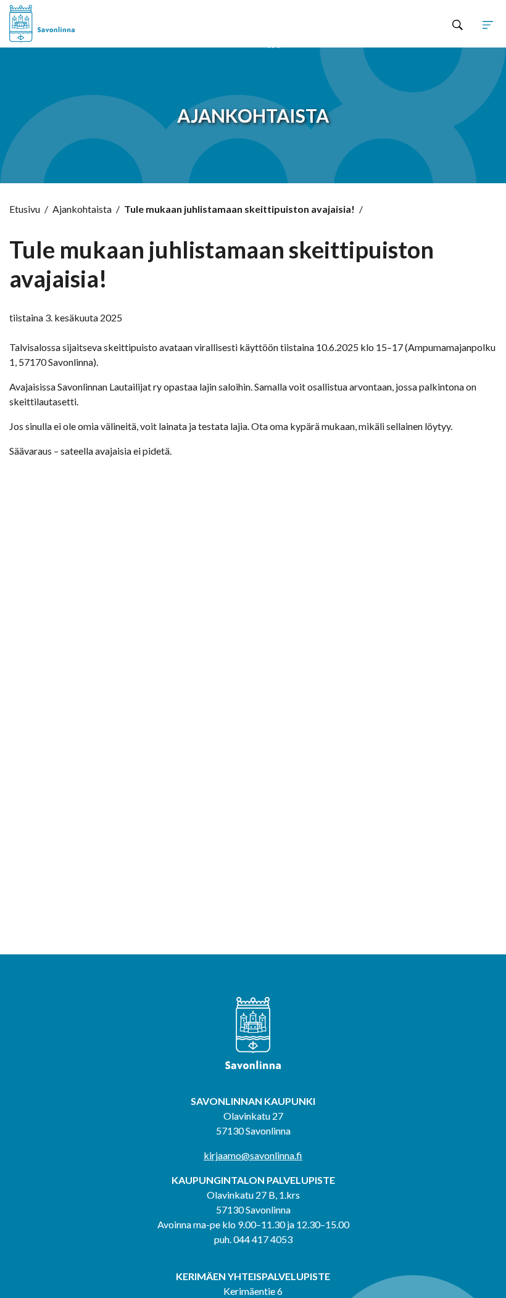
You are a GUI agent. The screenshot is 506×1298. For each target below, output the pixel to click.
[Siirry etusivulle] (106, 24)
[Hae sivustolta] (458, 24)
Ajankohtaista (82, 209)
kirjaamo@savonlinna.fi (253, 1155)
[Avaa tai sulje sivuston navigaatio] (488, 24)
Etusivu (24, 209)
